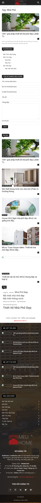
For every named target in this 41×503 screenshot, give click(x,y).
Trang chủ (4, 7)
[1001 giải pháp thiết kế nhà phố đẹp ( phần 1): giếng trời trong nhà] (20, 22)
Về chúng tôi (20, 497)
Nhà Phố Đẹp (21, 292)
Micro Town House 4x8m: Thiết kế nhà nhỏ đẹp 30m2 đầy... (19, 248)
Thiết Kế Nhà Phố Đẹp (17, 308)
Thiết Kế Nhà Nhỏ (21, 301)
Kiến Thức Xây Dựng (7, 30)
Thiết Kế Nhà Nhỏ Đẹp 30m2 (10, 304)
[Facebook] (10, 490)
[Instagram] (15, 490)
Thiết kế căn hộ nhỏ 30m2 (9, 301)
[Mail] (20, 490)
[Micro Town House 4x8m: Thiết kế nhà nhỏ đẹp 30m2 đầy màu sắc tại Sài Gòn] (20, 236)
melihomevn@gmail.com (26, 477)
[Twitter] (26, 490)
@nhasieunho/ (20, 321)
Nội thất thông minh (13, 298)
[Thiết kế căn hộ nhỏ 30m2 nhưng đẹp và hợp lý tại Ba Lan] (20, 265)
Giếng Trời (5, 292)
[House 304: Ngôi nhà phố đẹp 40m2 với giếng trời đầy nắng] (20, 207)
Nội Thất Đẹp (7, 66)
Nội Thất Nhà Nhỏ (10, 68)
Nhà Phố (7, 63)
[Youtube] (31, 490)
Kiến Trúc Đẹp (7, 57)
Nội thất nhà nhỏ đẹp (13, 296)
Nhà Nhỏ (8, 60)
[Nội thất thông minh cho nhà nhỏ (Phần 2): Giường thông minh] (20, 177)
